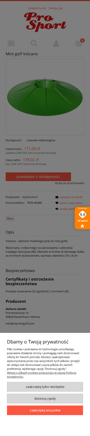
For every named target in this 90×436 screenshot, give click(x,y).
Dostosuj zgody (45, 398)
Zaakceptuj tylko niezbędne (45, 387)
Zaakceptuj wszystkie (45, 410)
